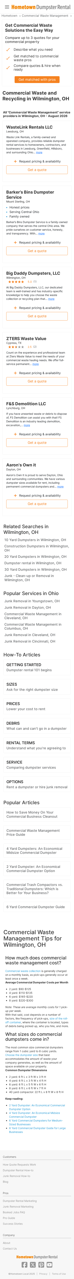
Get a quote (37, 170)
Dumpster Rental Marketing (20, 1200)
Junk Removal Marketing (18, 1206)
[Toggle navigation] (7, 7)
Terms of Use (59, 1273)
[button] (24, 1264)
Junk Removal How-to (16, 1176)
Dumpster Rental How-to (18, 1170)
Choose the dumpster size (21, 1055)
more (39, 152)
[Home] (41, 7)
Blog (5, 1181)
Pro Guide (9, 1218)
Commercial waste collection (23, 971)
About (6, 1242)
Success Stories (13, 1223)
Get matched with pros (37, 80)
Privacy (43, 1273)
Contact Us (10, 1248)
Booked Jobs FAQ (14, 1212)
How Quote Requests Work (19, 1164)
